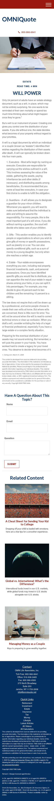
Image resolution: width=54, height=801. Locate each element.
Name (9, 404)
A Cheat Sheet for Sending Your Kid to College (27, 523)
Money (27, 717)
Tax (27, 714)
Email (9, 421)
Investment (27, 705)
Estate (27, 708)
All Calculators (27, 729)
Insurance (27, 711)
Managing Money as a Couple (27, 643)
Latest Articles (27, 723)
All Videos (27, 726)
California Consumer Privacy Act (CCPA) (24, 760)
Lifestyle (27, 720)
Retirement (27, 703)
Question (9, 438)
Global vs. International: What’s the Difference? (27, 582)
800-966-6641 (28, 32)
